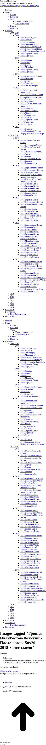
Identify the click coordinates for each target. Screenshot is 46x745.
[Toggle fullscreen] (6, 742)
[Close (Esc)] (1, 742)
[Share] (4, 742)
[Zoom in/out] (9, 742)
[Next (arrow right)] (4, 744)
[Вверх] (23, 739)
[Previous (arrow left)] (1, 744)
